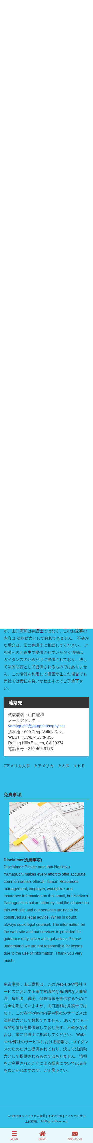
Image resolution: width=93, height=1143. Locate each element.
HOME (42, 1139)
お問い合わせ (74, 1139)
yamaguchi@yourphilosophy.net (36, 726)
